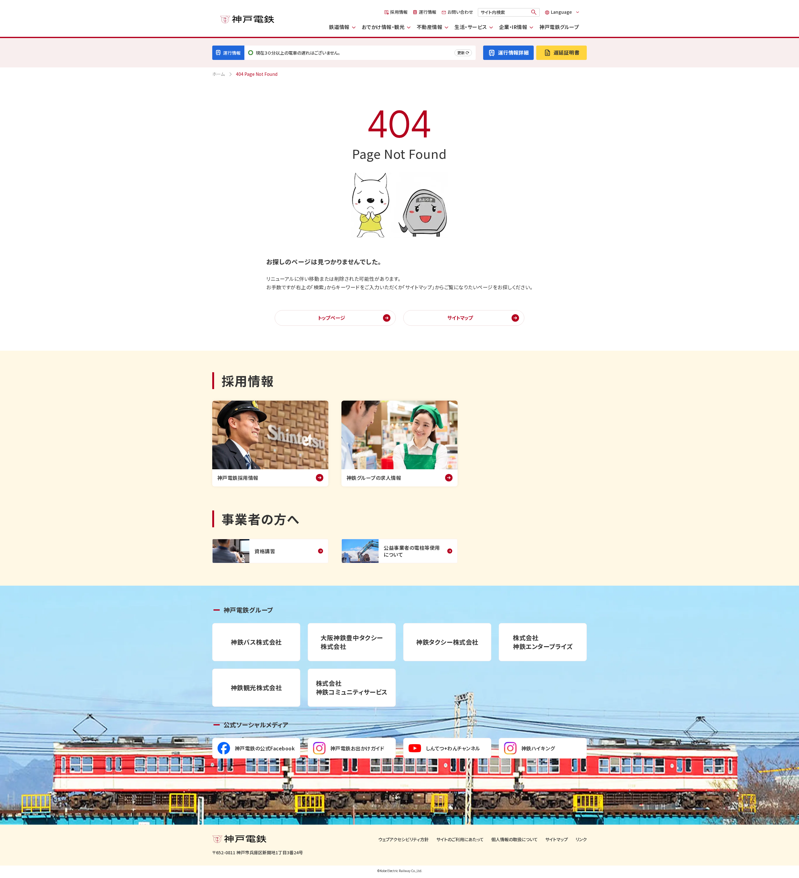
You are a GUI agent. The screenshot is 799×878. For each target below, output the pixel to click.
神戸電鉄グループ (559, 27)
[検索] (534, 12)
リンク (581, 839)
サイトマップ (460, 317)
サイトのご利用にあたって (460, 839)
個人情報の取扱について (514, 839)
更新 (461, 52)
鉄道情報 (339, 27)
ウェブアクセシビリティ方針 (403, 839)
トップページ (331, 317)
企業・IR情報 (513, 27)
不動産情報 (429, 27)
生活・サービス (470, 27)
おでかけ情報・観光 (383, 27)
